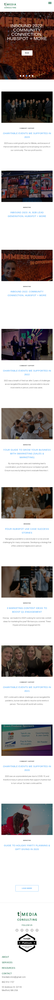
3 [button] (27, 76)
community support (27, 128)
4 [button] (30, 76)
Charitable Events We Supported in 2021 (27, 689)
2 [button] (24, 76)
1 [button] (21, 76)
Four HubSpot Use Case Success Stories (27, 531)
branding (27, 524)
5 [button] (33, 76)
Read (27, 53)
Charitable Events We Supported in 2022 (27, 372)
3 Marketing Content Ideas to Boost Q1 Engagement (27, 610)
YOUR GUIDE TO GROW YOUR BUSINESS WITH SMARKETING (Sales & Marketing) (27, 454)
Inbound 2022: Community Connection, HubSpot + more (27, 32)
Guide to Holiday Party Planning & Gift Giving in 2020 (27, 847)
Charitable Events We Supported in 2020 (27, 768)
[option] (27, 40)
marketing (27, 207)
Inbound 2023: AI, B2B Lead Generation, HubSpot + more (27, 214)
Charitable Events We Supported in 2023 (27, 135)
